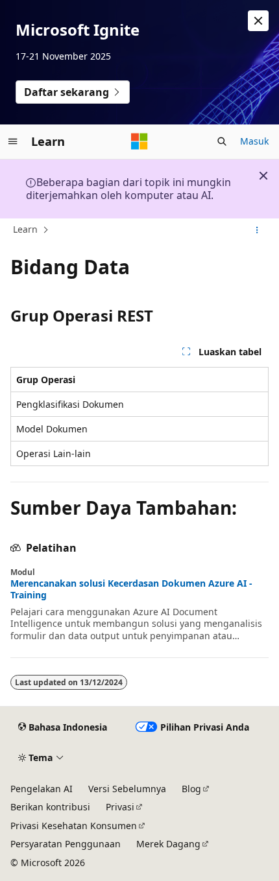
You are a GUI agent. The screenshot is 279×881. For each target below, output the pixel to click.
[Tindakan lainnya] (257, 230)
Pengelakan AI (41, 788)
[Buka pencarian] (222, 141)
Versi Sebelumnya (127, 788)
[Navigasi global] (13, 141)
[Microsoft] (139, 141)
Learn (25, 229)
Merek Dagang (168, 844)
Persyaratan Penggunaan (65, 844)
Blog (191, 788)
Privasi (120, 807)
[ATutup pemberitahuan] (258, 20)
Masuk (254, 141)
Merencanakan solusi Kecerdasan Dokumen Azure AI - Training (131, 589)
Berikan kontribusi (50, 807)
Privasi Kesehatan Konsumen (73, 825)
